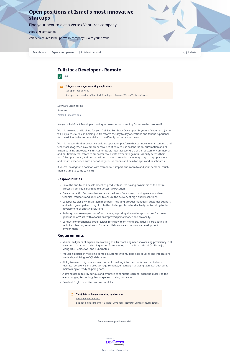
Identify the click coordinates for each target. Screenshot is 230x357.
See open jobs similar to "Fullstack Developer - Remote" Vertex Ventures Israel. (107, 95)
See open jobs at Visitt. (77, 90)
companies (62, 52)
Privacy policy (108, 350)
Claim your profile (97, 38)
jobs (39, 52)
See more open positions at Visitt (115, 321)
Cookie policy (122, 350)
